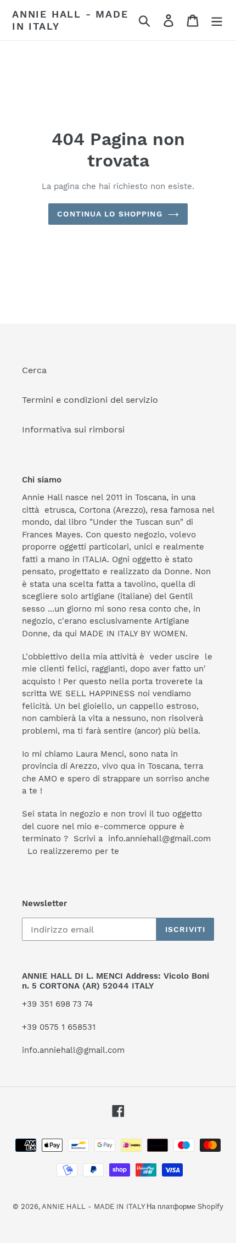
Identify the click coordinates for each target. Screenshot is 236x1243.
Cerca (34, 370)
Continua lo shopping (109, 213)
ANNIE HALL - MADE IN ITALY (70, 20)
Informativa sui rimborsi (73, 429)
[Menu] (217, 20)
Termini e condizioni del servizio (90, 400)
